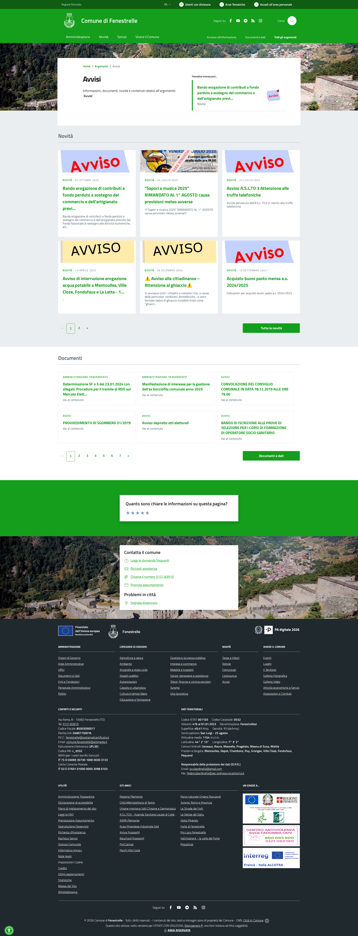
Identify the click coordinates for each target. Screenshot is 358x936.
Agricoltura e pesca (131, 658)
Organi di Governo (69, 658)
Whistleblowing (67, 892)
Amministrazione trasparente (85, 377)
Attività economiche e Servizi (281, 687)
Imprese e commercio (183, 664)
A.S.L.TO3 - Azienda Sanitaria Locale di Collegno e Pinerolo (156, 814)
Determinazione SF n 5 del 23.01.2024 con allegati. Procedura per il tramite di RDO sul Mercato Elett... (97, 389)
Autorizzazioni (128, 681)
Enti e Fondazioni (68, 681)
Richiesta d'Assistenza (72, 832)
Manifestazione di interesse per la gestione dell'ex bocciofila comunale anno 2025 (176, 386)
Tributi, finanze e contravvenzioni (190, 681)
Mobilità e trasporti (182, 670)
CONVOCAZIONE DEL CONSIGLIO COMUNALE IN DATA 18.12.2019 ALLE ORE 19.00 (254, 389)
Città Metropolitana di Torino (137, 802)
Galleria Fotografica (275, 675)
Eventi (267, 658)
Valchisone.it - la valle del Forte (200, 838)
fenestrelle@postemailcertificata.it (87, 737)
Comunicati (229, 670)
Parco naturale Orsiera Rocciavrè (200, 796)
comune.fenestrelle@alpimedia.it (86, 742)
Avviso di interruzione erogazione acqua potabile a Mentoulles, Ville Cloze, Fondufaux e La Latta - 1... (95, 285)
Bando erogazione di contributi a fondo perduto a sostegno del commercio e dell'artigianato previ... (228, 92)
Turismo (175, 687)
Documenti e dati (271, 455)
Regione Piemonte (71, 4)
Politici (62, 693)
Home (86, 66)
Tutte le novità (271, 328)
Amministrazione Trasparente (76, 796)
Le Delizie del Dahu (192, 814)
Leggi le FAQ (66, 814)
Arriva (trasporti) (130, 832)
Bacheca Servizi (68, 838)
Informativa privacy (70, 850)
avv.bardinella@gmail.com (205, 769)
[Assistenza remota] (266, 920)
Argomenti (101, 66)
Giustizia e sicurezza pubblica (187, 658)
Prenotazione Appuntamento (76, 820)
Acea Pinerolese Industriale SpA (139, 826)
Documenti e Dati (69, 675)
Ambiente (126, 664)
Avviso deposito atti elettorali (165, 423)
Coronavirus (229, 675)
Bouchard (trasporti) (132, 838)
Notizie (226, 664)
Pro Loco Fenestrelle (193, 832)
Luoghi (267, 664)
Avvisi (225, 377)
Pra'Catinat (127, 844)
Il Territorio (269, 670)
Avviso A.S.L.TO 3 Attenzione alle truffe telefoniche (258, 191)
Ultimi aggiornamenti (71, 874)
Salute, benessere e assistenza (189, 675)
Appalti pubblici (129, 675)
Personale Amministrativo (74, 687)
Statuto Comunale (69, 844)
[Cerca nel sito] (292, 20)
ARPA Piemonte (129, 820)
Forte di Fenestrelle (192, 826)
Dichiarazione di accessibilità (75, 802)
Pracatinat (186, 844)
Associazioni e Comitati (277, 693)
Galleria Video (271, 681)
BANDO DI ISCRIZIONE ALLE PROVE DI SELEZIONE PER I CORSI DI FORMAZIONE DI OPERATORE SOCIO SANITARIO (253, 428)
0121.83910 (70, 724)
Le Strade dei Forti (191, 808)
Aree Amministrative (71, 664)
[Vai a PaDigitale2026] (277, 629)
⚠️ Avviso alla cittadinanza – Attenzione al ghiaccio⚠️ (172, 281)
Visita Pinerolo (189, 820)
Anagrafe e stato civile (133, 670)
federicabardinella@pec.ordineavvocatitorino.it (215, 773)
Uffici (61, 670)
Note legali (65, 856)
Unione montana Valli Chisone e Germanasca (148, 808)
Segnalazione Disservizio (73, 826)
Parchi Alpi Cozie (130, 850)
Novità (68, 180)
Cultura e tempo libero (133, 693)
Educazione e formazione (135, 699)
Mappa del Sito (67, 886)
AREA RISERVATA (179, 930)
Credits (62, 868)
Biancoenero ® (194, 925)
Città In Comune (253, 920)
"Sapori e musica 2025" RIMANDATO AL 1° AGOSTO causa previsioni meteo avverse (177, 195)
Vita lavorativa (179, 693)
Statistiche (65, 880)
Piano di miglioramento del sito (77, 808)
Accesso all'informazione (221, 37)
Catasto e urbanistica (133, 687)
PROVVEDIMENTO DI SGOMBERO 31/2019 (97, 423)
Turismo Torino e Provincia (196, 802)
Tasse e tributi (230, 658)
